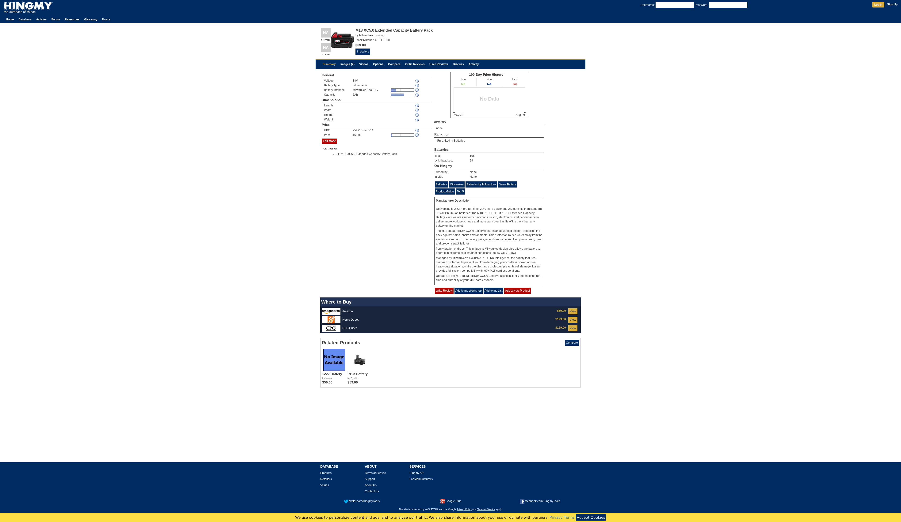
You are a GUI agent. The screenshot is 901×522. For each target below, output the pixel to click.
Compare (394, 64)
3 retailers (362, 51)
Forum (55, 19)
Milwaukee (457, 184)
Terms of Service (486, 509)
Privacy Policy (464, 509)
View (573, 311)
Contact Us (372, 491)
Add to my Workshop (468, 290)
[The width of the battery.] (417, 110)
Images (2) (347, 64)
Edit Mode (329, 141)
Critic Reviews (415, 64)
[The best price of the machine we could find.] (417, 135)
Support (370, 479)
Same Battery (507, 184)
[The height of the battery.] (417, 115)
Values (324, 485)
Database (25, 19)
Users (106, 19)
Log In (878, 4)
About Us (371, 485)
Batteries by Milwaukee (481, 184)
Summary (329, 64)
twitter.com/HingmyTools (364, 501)
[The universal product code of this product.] (417, 130)
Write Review (444, 290)
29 (471, 160)
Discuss (458, 64)
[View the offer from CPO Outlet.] (331, 328)
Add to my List (493, 290)
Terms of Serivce (375, 473)
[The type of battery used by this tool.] (417, 85)
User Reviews (438, 64)
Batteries (459, 140)
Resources (72, 19)
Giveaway (90, 19)
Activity (474, 64)
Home (10, 19)
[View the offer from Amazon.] (331, 311)
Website (379, 35)
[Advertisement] (450, 426)
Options (378, 64)
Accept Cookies (591, 517)
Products (326, 473)
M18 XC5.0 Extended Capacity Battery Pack (369, 154)
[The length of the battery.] (417, 105)
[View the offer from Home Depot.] (331, 319)
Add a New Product (517, 290)
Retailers (326, 479)
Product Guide (445, 191)
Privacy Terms (562, 517)
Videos (363, 64)
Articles (41, 19)
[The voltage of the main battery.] (417, 81)
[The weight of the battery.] (417, 119)
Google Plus (453, 501)
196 (472, 156)
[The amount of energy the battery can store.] (417, 95)
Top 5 (460, 191)
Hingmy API (416, 473)
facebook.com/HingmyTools (542, 501)
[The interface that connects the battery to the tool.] (417, 90)
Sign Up (892, 4)
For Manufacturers (421, 479)
